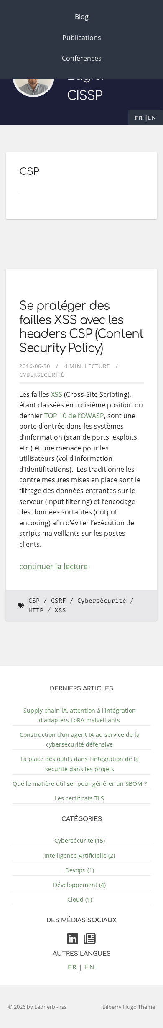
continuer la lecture (53, 566)
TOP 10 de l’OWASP (74, 415)
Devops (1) (79, 870)
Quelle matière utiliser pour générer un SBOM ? (80, 784)
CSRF (58, 601)
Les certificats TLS (79, 798)
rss (62, 1006)
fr (139, 117)
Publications (81, 37)
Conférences (82, 58)
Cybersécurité (41, 374)
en (152, 117)
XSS (56, 394)
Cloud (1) (79, 899)
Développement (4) (79, 885)
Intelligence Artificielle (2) (79, 855)
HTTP (35, 610)
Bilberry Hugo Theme (128, 1006)
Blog (82, 16)
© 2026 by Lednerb (32, 1006)
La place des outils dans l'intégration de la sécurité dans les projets (79, 763)
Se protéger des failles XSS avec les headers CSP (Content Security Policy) (81, 327)
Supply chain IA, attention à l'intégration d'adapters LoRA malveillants (79, 715)
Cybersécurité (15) (79, 840)
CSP (34, 601)
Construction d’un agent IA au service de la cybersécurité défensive (80, 739)
